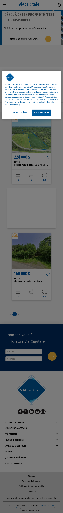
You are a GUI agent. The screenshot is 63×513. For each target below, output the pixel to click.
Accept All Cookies (41, 112)
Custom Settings (20, 112)
